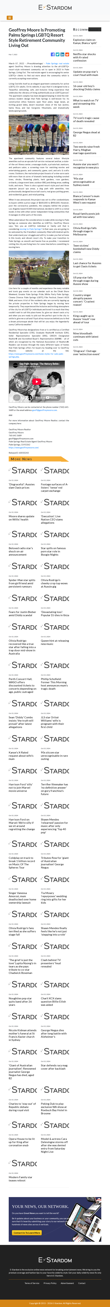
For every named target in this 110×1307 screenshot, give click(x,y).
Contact (81, 1283)
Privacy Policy (50, 1283)
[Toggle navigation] (10, 18)
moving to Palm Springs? (31, 229)
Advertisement (67, 1283)
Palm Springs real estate (57, 63)
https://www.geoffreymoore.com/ (24, 447)
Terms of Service (32, 1283)
